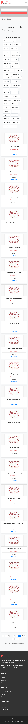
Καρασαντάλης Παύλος (14, 498)
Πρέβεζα (15, 107)
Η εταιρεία (3, 677)
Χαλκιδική (16, 122)
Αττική (14, 48)
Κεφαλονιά (16, 78)
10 (16, 635)
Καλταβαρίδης (14, 374)
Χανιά (6, 126)
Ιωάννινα (19, 70)
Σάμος (6, 115)
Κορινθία (7, 85)
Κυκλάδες (16, 85)
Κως (6, 89)
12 (22, 635)
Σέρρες (14, 115)
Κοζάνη (14, 81)
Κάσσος (14, 597)
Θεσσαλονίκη (8, 70)
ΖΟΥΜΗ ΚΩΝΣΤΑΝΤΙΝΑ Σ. (14, 222)
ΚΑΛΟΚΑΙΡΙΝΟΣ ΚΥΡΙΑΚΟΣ (14, 348)
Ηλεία (16, 63)
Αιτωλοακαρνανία (9, 41)
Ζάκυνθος (7, 63)
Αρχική (2, 18)
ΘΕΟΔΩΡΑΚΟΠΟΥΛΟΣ (14, 273)
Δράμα (6, 55)
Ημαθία (6, 66)
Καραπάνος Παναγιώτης (14, 473)
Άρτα (6, 48)
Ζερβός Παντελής (14, 146)
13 (24, 635)
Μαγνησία (7, 100)
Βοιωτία (15, 52)
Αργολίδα (7, 44)
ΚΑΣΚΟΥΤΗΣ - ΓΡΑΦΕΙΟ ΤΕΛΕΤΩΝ (14, 574)
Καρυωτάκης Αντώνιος (14, 548)
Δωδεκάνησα (16, 55)
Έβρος (6, 59)
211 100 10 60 (7, 712)
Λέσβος (6, 96)
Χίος (13, 126)
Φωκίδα (7, 122)
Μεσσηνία (17, 100)
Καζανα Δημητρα (14, 323)
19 (12, 639)
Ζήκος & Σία (14, 172)
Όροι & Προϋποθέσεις (6, 691)
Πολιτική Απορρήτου (6, 694)
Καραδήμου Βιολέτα (14, 422)
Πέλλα (14, 103)
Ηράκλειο (15, 66)
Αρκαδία (17, 44)
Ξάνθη (6, 103)
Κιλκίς (6, 81)
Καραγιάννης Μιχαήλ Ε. (14, 399)
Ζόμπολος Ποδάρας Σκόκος (14, 197)
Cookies (3, 696)
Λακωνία (14, 89)
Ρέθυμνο (7, 111)
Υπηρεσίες (4, 680)
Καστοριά (7, 78)
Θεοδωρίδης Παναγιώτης (14, 298)
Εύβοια (14, 59)
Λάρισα (6, 92)
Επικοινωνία (4, 682)
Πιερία (6, 107)
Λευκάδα (15, 96)
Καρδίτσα (16, 74)
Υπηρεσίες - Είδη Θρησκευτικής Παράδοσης (15, 18)
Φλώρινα (16, 118)
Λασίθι (14, 92)
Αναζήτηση (14, 13)
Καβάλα (7, 74)
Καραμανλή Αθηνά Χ (14, 447)
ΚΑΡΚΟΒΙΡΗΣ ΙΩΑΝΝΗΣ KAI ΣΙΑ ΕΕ (14, 523)
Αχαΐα (6, 52)
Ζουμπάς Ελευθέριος (14, 247)
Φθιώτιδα (7, 118)
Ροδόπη (16, 111)
